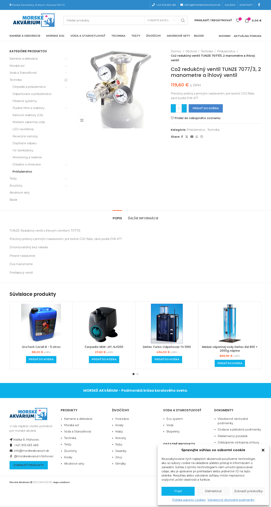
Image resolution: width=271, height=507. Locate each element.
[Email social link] (191, 136)
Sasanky (121, 451)
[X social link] (186, 136)
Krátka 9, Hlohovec (26, 439)
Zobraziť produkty (28, 465)
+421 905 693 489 (25, 445)
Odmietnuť (213, 491)
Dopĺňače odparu (24, 143)
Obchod (191, 51)
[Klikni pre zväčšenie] (82, 120)
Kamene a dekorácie (24, 58)
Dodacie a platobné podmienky (239, 429)
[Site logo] (33, 20)
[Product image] (104, 323)
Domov (176, 51)
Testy (13, 178)
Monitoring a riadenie (27, 157)
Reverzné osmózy (25, 136)
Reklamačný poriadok (233, 436)
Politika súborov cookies (189, 500)
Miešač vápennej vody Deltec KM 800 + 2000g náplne (230, 349)
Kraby (119, 431)
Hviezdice (122, 419)
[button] (263, 450)
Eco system (174, 419)
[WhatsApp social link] (196, 136)
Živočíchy (16, 185)
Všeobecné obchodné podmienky (231, 500)
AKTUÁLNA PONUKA (247, 35)
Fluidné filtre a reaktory (28, 108)
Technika (16, 80)
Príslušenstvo (22, 171)
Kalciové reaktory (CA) (27, 115)
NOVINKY (225, 35)
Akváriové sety (20, 192)
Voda (169, 425)
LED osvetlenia (23, 129)
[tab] (117, 216)
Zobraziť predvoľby (248, 491)
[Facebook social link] (259, 5)
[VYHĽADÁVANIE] (182, 20)
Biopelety (173, 431)
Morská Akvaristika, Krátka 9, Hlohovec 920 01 (38, 4)
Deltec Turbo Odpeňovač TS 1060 (167, 347)
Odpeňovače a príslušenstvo (32, 94)
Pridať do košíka (206, 108)
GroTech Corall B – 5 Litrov (41, 347)
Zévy (118, 457)
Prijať (178, 491)
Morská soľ (17, 66)
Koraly (68, 457)
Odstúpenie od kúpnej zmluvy (238, 442)
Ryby (118, 444)
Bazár (13, 199)
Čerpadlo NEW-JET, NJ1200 (104, 347)
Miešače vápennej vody (28, 122)
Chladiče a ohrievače (26, 164)
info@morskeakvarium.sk (31, 451)
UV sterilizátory (22, 150)
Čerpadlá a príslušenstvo (29, 87)
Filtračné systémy (24, 101)
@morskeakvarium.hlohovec (33, 456)
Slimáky (120, 463)
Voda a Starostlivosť (23, 72)
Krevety (120, 438)
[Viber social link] (201, 136)
